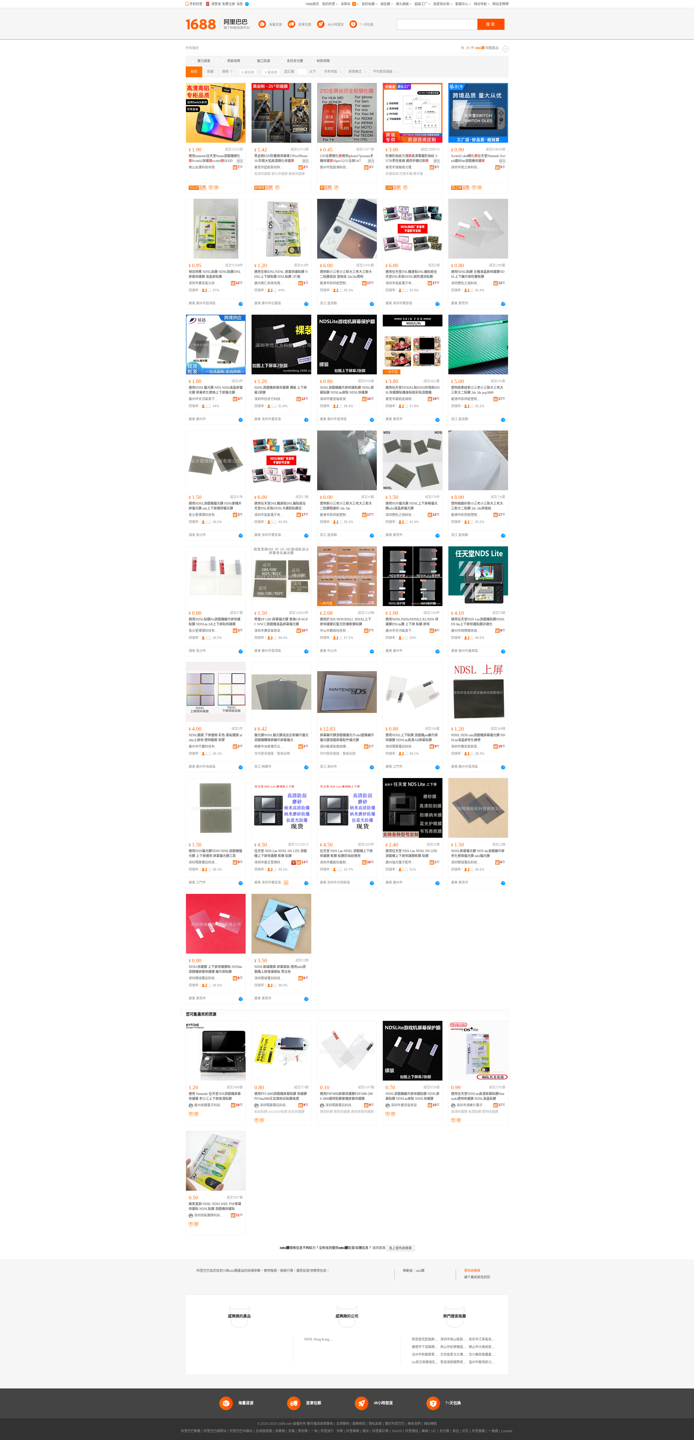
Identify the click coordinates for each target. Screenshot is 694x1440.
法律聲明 (342, 1424)
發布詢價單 (472, 1271)
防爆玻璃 (392, 174)
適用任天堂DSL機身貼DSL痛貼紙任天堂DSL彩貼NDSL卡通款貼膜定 (280, 506)
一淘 (314, 1431)
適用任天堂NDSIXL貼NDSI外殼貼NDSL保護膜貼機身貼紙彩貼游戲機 (412, 390)
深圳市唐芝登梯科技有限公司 (269, 862)
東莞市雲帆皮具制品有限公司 (400, 399)
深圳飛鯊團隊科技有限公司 (209, 1215)
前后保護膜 (296, 1112)
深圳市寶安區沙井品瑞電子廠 (204, 283)
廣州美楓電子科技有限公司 (209, 1105)
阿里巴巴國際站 (215, 1431)
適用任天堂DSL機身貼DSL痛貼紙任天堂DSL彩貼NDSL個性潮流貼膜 (411, 274)
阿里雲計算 (380, 1431)
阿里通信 (411, 1431)
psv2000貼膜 (277, 1112)
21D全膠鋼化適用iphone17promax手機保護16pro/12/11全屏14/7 (346, 158)
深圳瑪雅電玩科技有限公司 (400, 746)
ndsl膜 (420, 1271)
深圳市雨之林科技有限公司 (466, 167)
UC (433, 1431)
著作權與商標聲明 (320, 1424)
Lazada (506, 1431)
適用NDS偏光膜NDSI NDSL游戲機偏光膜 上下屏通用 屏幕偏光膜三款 (215, 853)
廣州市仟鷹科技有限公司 (204, 746)
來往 (455, 1431)
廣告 (240, 161)
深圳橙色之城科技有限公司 (466, 283)
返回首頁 (378, 1248)
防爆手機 (405, 174)
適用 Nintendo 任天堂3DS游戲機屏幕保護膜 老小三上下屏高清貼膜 (215, 1096)
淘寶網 (280, 1431)
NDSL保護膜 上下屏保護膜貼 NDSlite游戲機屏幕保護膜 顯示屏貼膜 (215, 969)
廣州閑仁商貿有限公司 (269, 283)
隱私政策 (375, 1424)
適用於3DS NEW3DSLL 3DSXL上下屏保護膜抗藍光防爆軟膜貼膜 (345, 621)
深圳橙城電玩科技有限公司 (466, 862)
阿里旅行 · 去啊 (332, 1431)
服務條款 (358, 1424)
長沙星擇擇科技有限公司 (204, 515)
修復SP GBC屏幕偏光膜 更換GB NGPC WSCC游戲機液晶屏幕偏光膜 (281, 621)
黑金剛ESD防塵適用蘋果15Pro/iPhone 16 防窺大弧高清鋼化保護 (280, 158)
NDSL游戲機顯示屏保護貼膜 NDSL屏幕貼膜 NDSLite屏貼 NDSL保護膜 (347, 390)
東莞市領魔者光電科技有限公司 (400, 167)
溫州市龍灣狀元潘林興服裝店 (490, 1362)
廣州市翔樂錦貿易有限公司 (466, 631)
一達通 (493, 1431)
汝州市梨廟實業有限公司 (430, 1354)
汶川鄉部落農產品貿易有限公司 (491, 1354)
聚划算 (303, 1431)
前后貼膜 (260, 1112)
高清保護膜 (262, 174)
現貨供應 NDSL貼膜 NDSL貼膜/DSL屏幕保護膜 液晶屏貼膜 (215, 274)
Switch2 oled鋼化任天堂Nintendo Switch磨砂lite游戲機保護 (478, 158)
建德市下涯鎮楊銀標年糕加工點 (434, 1347)
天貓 (291, 1431)
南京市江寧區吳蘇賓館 (485, 1339)
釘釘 (465, 1431)
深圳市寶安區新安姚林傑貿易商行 (335, 399)
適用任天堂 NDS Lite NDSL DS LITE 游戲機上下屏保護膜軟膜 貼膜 (411, 853)
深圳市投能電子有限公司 (400, 283)
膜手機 (418, 174)
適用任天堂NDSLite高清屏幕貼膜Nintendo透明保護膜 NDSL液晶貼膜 (477, 1096)
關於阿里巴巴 (394, 1424)
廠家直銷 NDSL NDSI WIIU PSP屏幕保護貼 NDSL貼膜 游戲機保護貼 (215, 1206)
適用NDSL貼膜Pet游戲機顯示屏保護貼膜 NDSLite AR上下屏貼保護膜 (214, 621)
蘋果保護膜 (296, 174)
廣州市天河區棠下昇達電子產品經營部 (204, 399)
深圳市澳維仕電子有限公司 (471, 1105)
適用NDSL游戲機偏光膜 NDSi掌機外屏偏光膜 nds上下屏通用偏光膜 (215, 506)
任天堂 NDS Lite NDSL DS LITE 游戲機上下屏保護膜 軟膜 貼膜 (280, 853)
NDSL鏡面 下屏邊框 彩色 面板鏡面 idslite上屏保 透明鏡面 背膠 (215, 737)
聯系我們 (414, 1424)
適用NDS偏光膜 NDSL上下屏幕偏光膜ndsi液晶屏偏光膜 (411, 506)
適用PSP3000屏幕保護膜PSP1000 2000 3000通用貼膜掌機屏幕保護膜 (346, 1096)
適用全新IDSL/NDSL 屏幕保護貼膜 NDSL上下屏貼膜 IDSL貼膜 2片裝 (281, 274)
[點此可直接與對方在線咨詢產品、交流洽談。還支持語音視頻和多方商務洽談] (241, 303)
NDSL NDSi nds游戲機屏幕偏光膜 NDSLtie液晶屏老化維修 (478, 737)
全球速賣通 (264, 1431)
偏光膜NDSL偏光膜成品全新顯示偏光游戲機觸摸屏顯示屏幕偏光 (281, 737)
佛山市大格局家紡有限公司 (488, 1347)
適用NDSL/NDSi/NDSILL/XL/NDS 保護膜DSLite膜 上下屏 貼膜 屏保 (411, 621)
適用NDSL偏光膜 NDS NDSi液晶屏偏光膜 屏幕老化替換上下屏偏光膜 (216, 390)
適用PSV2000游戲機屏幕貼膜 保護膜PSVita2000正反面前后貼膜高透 (280, 1096)
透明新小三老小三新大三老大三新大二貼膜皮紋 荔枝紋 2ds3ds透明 (346, 274)
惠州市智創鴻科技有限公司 (335, 167)
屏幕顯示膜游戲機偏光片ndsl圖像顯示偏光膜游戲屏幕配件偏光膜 (347, 737)
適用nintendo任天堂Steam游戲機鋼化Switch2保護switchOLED (214, 158)
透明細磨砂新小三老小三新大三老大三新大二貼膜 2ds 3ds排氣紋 (477, 506)
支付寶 (444, 1431)
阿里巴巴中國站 (241, 1431)
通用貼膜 (326, 1112)
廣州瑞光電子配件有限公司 (400, 862)
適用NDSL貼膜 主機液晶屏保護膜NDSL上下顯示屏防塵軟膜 (478, 274)
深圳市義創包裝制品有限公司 (335, 862)
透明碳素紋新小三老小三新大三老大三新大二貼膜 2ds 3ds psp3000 (477, 390)
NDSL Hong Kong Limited (322, 1339)
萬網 (425, 1431)
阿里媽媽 (352, 1431)
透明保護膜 (490, 1112)
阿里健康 (478, 1431)
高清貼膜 (474, 1112)
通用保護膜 (342, 1112)
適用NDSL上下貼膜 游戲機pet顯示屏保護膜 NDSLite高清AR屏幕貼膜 (411, 737)
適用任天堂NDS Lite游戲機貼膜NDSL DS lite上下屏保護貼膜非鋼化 (478, 621)
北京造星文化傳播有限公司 (459, 1354)
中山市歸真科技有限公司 (335, 631)
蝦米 (365, 1431)
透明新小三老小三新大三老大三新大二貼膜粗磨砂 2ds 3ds (346, 506)
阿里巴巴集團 (190, 1431)
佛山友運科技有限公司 (204, 167)
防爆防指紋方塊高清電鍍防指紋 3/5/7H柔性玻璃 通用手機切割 (411, 158)
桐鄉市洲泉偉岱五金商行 (269, 746)
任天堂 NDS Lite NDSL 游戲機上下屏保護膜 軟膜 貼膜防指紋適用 (346, 853)
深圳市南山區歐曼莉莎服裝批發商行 (466, 1339)
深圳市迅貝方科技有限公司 (269, 399)
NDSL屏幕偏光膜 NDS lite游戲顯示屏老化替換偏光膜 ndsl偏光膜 (478, 853)
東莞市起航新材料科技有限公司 (269, 167)
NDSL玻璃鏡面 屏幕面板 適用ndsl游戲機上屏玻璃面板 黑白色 (280, 969)
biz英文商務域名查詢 (427, 1362)
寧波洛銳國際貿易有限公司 (459, 1362)
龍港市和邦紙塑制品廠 (335, 283)
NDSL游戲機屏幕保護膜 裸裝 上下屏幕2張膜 (280, 390)
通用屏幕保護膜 (362, 1112)
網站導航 (430, 1424)
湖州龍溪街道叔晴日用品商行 (335, 746)
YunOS (397, 1431)
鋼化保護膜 (279, 174)
